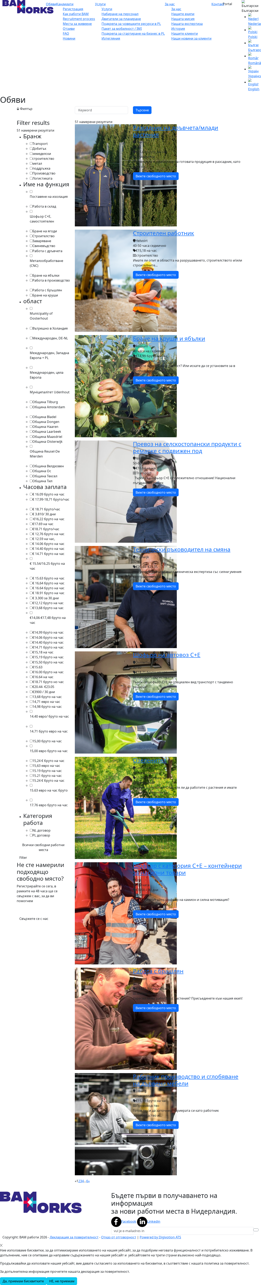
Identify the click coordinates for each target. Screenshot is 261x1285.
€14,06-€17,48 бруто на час (48, 620)
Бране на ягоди (44, 231)
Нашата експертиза (187, 23)
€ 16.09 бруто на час (48, 494)
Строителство (43, 236)
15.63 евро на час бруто (49, 790)
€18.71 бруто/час (45, 529)
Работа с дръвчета (47, 251)
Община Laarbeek (46, 431)
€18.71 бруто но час (48, 682)
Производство (43, 173)
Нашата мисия (183, 19)
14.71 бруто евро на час (49, 731)
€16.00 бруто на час (48, 672)
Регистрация (73, 9)
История (178, 28)
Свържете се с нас (33, 918)
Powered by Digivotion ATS (160, 1237)
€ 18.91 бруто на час (48, 593)
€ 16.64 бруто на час (48, 588)
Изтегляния (111, 38)
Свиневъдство (43, 246)
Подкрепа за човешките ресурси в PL (131, 23)
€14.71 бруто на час (48, 647)
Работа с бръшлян (47, 290)
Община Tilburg (45, 402)
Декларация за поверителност (74, 1237)
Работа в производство (51, 280)
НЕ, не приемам (61, 1281)
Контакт (217, 4)
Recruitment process (79, 19)
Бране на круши (45, 295)
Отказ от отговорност (118, 1237)
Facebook (128, 1221)
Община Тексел (44, 476)
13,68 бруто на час (47, 697)
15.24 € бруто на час (48, 780)
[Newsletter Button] (256, 1229)
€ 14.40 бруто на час (48, 548)
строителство (43, 158)
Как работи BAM (76, 14)
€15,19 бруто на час (48, 657)
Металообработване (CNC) (46, 263)
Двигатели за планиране (121, 19)
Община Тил (42, 481)
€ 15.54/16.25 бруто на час (47, 566)
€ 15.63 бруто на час (48, 578)
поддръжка (41, 168)
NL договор (41, 830)
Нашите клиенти (184, 33)
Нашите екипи (182, 14)
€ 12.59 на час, (43, 539)
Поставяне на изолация (49, 196)
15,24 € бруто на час (48, 760)
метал (37, 163)
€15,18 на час (42, 652)
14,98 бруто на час (47, 706)
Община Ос (41, 471)
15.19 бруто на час (47, 770)
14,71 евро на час (46, 701)
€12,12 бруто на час (48, 603)
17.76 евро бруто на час (49, 805)
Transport (40, 143)
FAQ (66, 33)
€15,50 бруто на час (48, 662)
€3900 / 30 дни (43, 692)
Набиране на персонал (120, 14)
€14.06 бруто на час (48, 637)
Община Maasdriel (47, 436)
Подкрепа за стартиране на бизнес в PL (133, 33)
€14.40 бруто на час (48, 642)
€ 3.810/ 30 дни (44, 514)
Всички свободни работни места (43, 847)
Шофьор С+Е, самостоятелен (42, 219)
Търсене (142, 110)
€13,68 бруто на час (48, 608)
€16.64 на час (42, 677)
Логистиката (42, 178)
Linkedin (153, 1221)
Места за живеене (77, 23)
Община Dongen (45, 421)
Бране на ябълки (45, 275)
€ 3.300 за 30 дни (45, 598)
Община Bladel (44, 417)
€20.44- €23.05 (43, 686)
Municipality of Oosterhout (41, 316)
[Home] (27, 6)
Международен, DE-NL (50, 338)
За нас (170, 4)
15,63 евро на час (46, 765)
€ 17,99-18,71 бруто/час (50, 499)
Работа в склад (44, 206)
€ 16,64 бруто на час (48, 583)
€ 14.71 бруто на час (48, 553)
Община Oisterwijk (47, 441)
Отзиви (69, 28)
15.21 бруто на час (47, 775)
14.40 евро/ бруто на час (49, 716)
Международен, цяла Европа (46, 375)
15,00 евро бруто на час (49, 751)
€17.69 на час (42, 524)
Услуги (100, 4)
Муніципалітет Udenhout (50, 392)
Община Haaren (45, 426)
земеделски (41, 153)
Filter (23, 857)
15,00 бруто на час (47, 741)
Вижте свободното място (156, 176)
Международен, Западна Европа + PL (49, 355)
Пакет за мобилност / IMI (122, 28)
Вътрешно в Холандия (50, 328)
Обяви (51, 4)
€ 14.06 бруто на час (48, 543)
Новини (69, 38)
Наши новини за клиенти (191, 38)
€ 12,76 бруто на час (48, 534)
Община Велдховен (48, 466)
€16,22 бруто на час (48, 519)
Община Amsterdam (48, 407)
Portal (227, 4)
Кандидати (64, 4)
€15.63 (37, 667)
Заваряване (41, 241)
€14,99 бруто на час (48, 632)
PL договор (41, 835)
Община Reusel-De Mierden (45, 454)
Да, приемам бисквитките (23, 1281)
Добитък (39, 148)
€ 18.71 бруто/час (46, 509)
